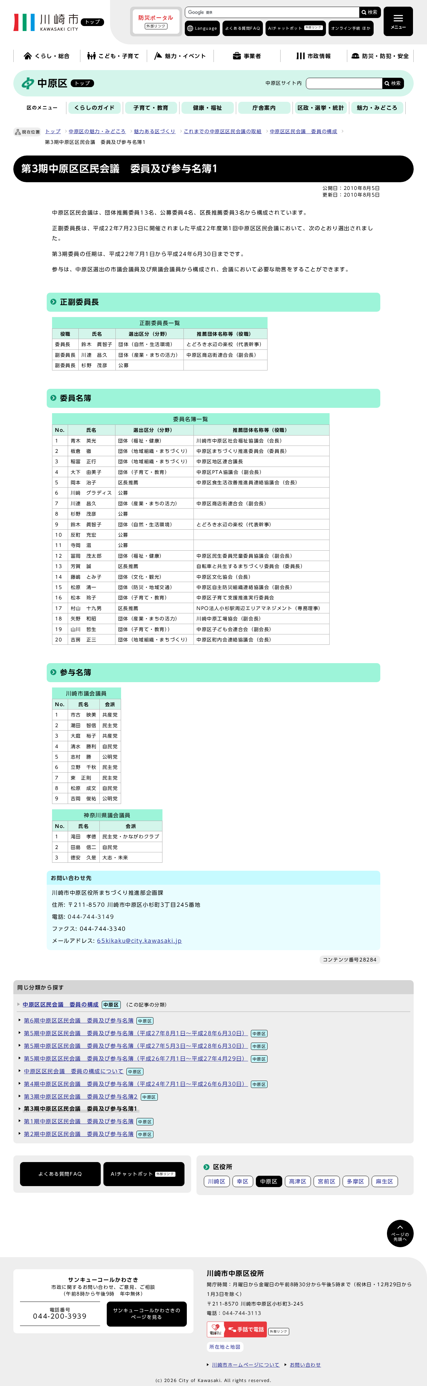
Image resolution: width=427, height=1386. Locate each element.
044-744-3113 (242, 1313)
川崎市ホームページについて (246, 1364)
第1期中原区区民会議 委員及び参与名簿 (88, 1121)
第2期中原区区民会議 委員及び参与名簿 (88, 1134)
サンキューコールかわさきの (147, 1314)
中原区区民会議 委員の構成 (304, 131)
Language (206, 28)
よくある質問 (242, 28)
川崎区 (217, 1181)
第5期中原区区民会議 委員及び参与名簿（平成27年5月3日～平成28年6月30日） (145, 1046)
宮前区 (327, 1181)
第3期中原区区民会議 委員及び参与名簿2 (90, 1096)
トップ (53, 131)
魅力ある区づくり (155, 131)
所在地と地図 (225, 1346)
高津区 (298, 1181)
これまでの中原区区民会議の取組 (223, 131)
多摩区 (356, 1181)
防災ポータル (156, 21)
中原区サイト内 (284, 83)
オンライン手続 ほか (351, 28)
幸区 (243, 1181)
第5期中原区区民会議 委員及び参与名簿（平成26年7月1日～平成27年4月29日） (145, 1058)
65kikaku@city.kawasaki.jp (139, 940)
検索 (372, 12)
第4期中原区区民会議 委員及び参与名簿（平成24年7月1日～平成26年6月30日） (145, 1084)
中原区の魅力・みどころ (97, 131)
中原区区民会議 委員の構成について (83, 1071)
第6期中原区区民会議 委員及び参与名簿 (88, 1020)
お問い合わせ (305, 1364)
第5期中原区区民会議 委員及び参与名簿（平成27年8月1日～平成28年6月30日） (145, 1033)
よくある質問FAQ (60, 1174)
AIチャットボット (294, 28)
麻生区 (385, 1181)
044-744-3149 (91, 916)
